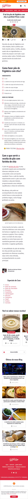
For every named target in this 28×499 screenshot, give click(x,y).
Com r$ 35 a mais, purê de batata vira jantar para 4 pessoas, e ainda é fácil (11, 337)
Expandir (24, 352)
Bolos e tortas (9, 10)
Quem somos (18, 464)
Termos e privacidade (8, 467)
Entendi (14, 496)
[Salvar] (19, 316)
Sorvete (7, 303)
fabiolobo (14, 489)
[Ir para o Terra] (4, 1)
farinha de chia (14, 166)
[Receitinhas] (6, 5)
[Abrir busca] (25, 6)
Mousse (7, 295)
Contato (12, 464)
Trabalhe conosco (20, 467)
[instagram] (16, 472)
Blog (7, 464)
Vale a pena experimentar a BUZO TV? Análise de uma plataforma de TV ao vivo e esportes (14, 378)
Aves (19, 10)
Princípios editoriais (14, 469)
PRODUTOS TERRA (22, 1)
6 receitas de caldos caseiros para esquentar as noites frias (14, 422)
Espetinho (8, 292)
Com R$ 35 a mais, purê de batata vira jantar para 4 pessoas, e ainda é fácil (14, 400)
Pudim (7, 301)
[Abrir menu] (21, 6)
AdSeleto (24, 477)
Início (14, 25)
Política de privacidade (11, 493)
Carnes (15, 10)
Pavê (7, 299)
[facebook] (11, 472)
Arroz (7, 285)
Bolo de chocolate (11, 288)
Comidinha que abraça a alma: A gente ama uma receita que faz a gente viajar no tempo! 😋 (14, 445)
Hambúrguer (9, 294)
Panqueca (8, 297)
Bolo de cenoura (10, 286)
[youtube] (13, 472)
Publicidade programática (8, 477)
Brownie (8, 290)
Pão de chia (20, 148)
